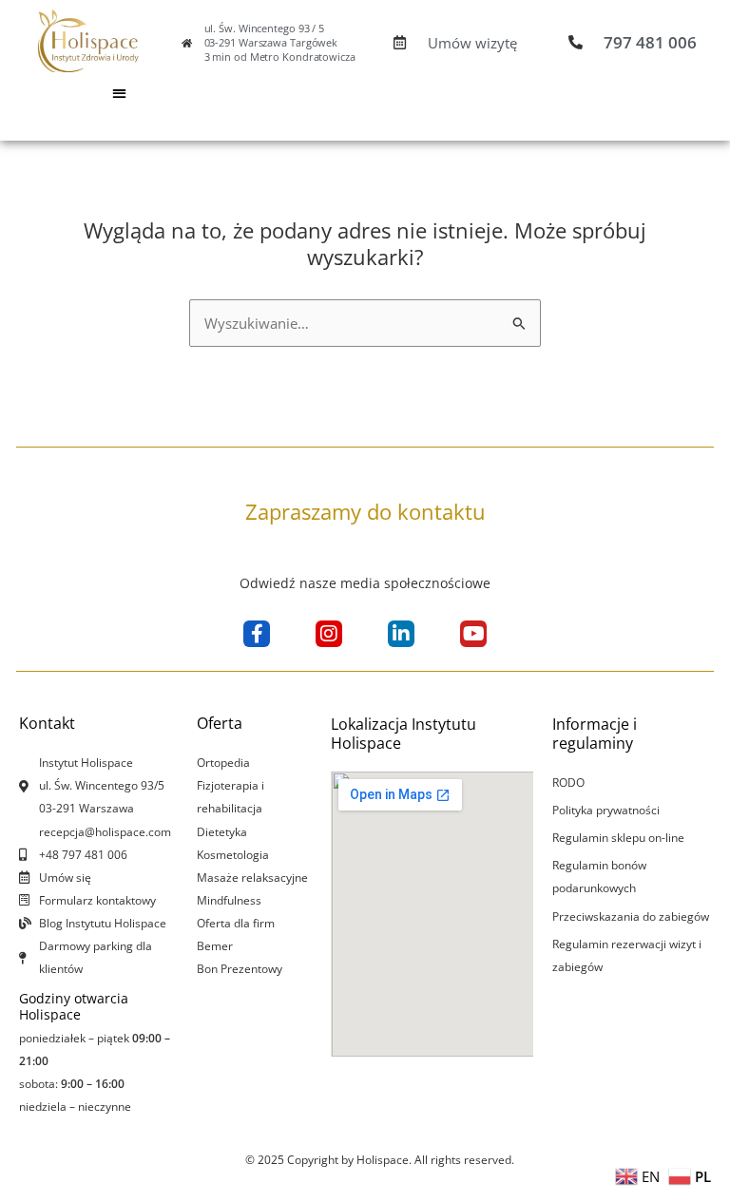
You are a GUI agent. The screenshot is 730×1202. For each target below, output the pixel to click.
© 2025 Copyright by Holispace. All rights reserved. (379, 1160)
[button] (119, 93)
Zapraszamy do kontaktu (365, 511)
